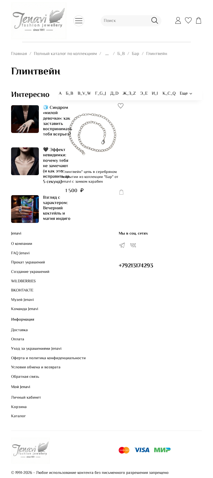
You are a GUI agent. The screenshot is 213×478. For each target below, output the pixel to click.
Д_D (114, 93)
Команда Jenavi (24, 309)
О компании (21, 244)
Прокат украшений (28, 263)
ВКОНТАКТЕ (22, 291)
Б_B (121, 54)
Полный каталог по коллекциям (65, 54)
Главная (19, 54)
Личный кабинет (26, 398)
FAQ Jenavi (20, 253)
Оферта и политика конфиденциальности (48, 358)
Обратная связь (25, 377)
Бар (135, 54)
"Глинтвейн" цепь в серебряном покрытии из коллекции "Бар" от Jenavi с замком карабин (89, 177)
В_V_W (84, 93)
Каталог (18, 416)
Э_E (144, 93)
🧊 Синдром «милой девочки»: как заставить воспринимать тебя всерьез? (57, 121)
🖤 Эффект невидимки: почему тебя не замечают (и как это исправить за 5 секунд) (56, 166)
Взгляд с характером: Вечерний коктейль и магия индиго (56, 208)
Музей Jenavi (22, 300)
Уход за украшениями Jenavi (36, 349)
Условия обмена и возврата (35, 367)
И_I (155, 93)
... (107, 54)
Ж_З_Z (129, 93)
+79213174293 (136, 265)
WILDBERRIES (23, 281)
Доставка (19, 330)
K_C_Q (169, 93)
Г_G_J (100, 93)
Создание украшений (30, 272)
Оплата (17, 339)
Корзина (19, 407)
